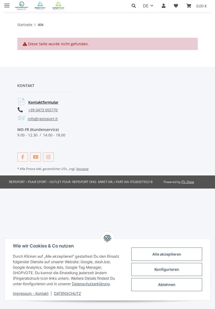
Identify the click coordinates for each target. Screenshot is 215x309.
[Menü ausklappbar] (6, 3)
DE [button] (145, 6)
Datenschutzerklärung (91, 284)
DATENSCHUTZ (67, 293)
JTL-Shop (187, 182)
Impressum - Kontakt (31, 293)
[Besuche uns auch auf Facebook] (22, 157)
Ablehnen (166, 284)
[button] (135, 6)
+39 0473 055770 (43, 109)
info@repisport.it (43, 118)
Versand (82, 169)
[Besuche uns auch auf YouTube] (35, 157)
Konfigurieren (166, 269)
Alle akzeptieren (166, 254)
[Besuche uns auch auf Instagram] (48, 157)
